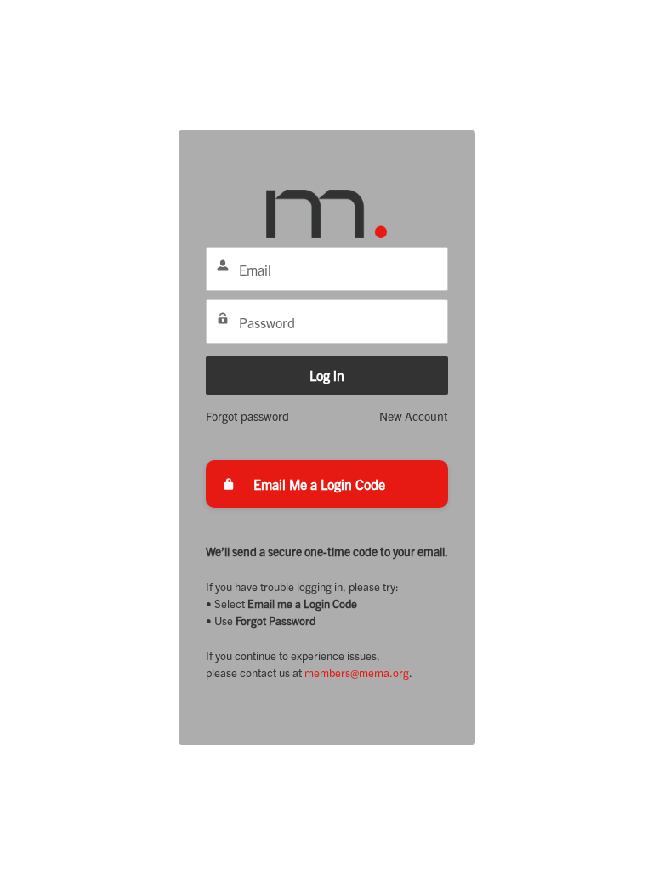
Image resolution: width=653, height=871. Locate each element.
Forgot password (247, 416)
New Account (413, 416)
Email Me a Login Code (319, 483)
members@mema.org (356, 672)
